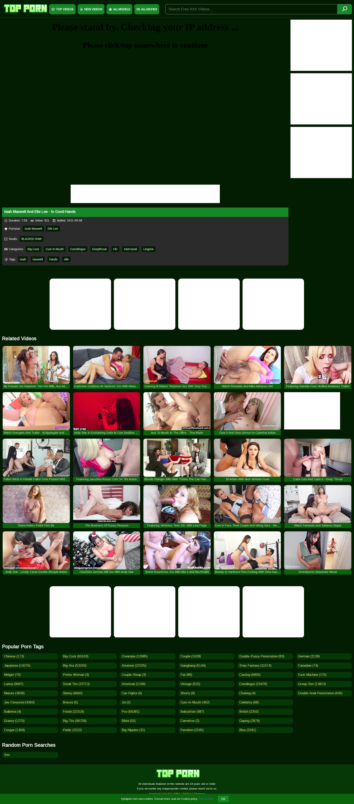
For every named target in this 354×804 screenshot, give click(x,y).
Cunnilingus (78, 249)
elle (66, 259)
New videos (93, 9)
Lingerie (148, 249)
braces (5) (70, 702)
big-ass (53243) (74, 665)
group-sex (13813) (312, 684)
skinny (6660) (73, 693)
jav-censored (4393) (19, 702)
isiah (23, 259)
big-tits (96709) (74, 721)
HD (115, 249)
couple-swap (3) (134, 674)
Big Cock (33, 249)
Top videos (65, 9)
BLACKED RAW (32, 239)
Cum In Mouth (55, 249)
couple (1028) (190, 656)
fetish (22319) (73, 711)
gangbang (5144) (193, 665)
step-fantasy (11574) (255, 665)
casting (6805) (250, 674)
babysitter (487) (192, 711)
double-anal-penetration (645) (320, 693)
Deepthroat (99, 249)
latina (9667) (13, 684)
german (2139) (309, 656)
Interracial (130, 249)
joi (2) (126, 702)
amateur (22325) (134, 665)
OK (223, 799)
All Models (121, 9)
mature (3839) (14, 693)
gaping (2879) (249, 721)
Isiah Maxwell (33, 228)
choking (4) (247, 693)
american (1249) (133, 684)
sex (7, 755)
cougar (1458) (14, 730)
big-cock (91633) (75, 656)
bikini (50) (129, 721)
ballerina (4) (12, 711)
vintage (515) (190, 684)
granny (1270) (14, 721)
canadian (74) (308, 665)
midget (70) (12, 674)
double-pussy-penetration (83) (261, 656)
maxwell (38, 259)
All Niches (149, 9)
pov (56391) (131, 711)
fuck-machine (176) (312, 674)
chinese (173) (14, 656)
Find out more (206, 798)
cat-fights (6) (132, 693)
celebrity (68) (249, 702)
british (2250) (249, 711)
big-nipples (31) (133, 730)
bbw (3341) (247, 730)
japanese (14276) (17, 665)
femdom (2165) (192, 730)
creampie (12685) (135, 656)
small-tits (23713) (76, 684)
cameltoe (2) (189, 721)
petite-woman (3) (76, 674)
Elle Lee (53, 228)
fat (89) (186, 674)
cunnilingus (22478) (253, 684)
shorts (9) (187, 693)
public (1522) (72, 730)
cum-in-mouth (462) (195, 702)
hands (53, 259)
